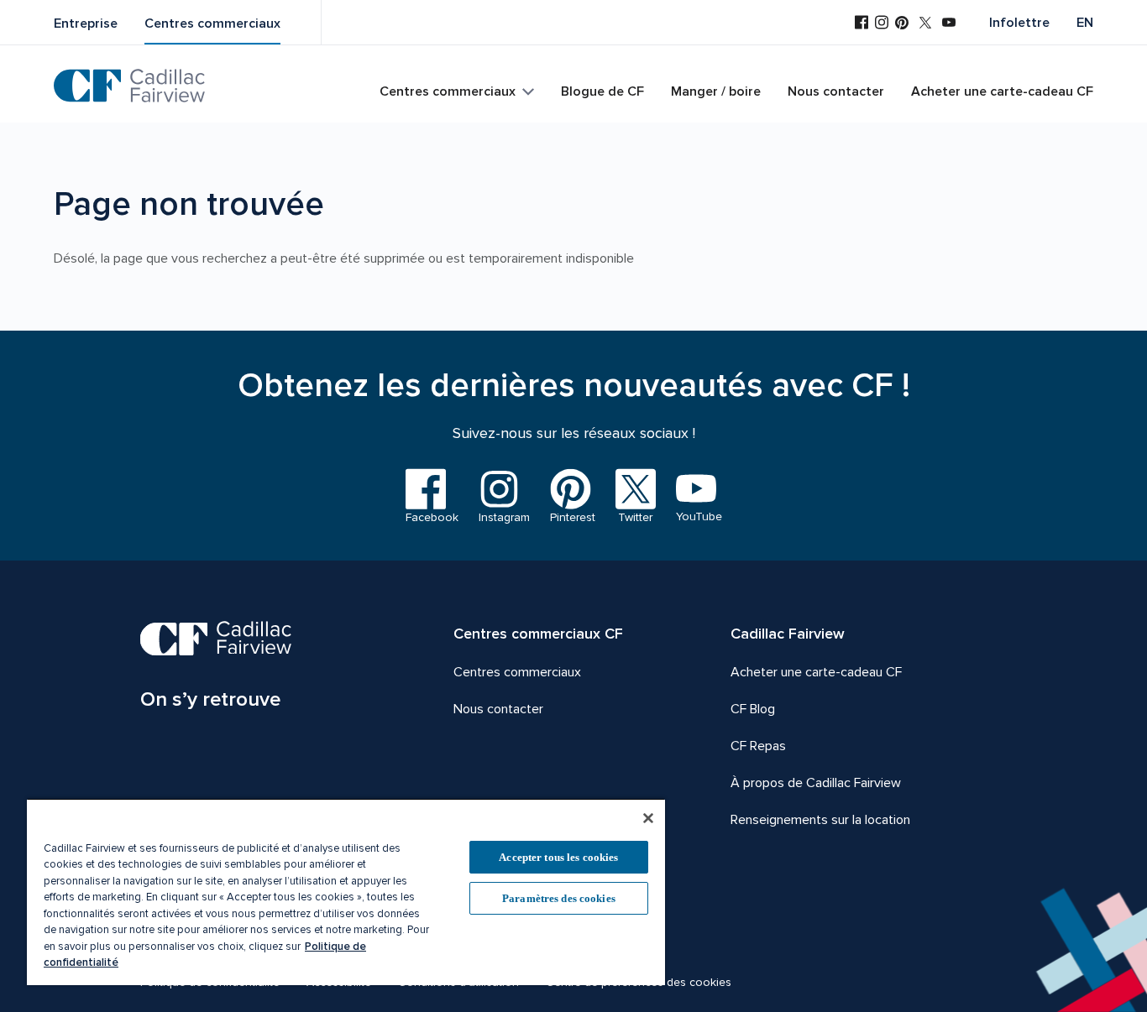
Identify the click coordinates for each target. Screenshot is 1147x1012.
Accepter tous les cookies (558, 857)
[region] (346, 891)
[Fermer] (648, 818)
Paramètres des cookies (558, 898)
